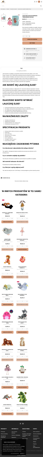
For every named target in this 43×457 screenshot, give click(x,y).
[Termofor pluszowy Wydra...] (27, 339)
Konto (35, 429)
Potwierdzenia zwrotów (36, 438)
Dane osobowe (36, 432)
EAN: (23, 25)
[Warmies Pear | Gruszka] (27, 367)
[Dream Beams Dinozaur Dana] (12, 311)
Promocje (3, 432)
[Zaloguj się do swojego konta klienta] (34, 2)
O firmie (24, 432)
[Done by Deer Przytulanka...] (12, 229)
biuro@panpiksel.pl (39, 450)
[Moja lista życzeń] (36, 1)
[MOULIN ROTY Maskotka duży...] (12, 339)
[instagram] (22, 423)
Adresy (34, 442)
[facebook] (20, 423)
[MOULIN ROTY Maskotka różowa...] (27, 229)
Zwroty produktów (37, 434)
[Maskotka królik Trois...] (27, 202)
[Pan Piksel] (4, 1)
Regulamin (14, 437)
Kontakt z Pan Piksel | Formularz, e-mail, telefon (26, 435)
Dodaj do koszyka (32, 39)
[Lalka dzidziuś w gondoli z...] (27, 256)
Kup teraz (32, 43)
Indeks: (23, 21)
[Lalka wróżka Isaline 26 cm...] (12, 367)
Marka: (23, 23)
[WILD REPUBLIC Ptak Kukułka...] (27, 284)
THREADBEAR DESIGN (30, 23)
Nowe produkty (4, 434)
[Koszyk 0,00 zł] (39, 2)
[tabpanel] (13, 20)
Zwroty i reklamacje (16, 435)
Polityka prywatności (15, 453)
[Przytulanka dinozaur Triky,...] (12, 284)
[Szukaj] (41, 6)
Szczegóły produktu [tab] (22, 71)
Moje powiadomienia (36, 446)
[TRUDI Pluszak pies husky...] (27, 311)
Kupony (35, 444)
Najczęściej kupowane (3, 436)
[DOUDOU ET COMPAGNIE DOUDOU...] (12, 202)
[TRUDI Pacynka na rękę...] (27, 394)
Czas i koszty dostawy (14, 432)
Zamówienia (35, 436)
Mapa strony (25, 439)
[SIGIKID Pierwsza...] (12, 256)
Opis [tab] (21, 68)
